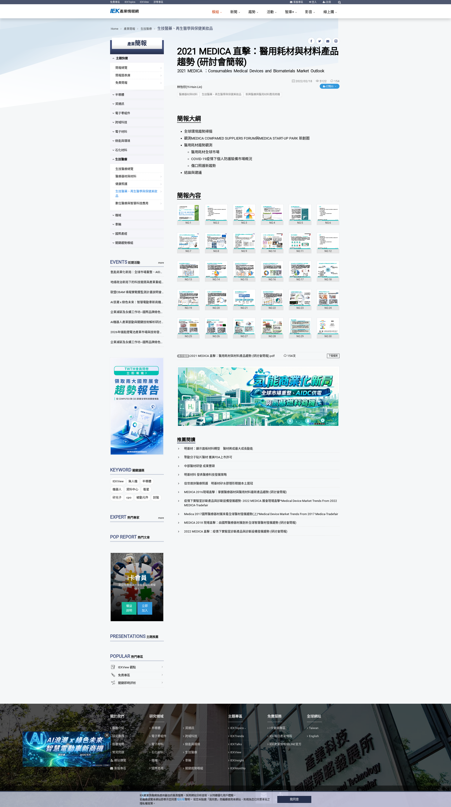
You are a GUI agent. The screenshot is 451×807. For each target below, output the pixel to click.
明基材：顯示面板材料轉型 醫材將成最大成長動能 (218, 448)
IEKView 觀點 (127, 667)
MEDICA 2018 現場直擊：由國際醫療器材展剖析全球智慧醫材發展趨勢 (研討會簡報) (240, 522)
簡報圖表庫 (122, 75)
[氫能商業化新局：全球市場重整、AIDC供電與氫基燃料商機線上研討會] (258, 396)
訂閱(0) (330, 86)
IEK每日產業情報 (281, 736)
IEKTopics (130, 2)
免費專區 (115, 2)
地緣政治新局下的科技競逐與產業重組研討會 (140, 282)
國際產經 (121, 233)
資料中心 (132, 489)
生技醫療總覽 (124, 169)
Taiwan (313, 728)
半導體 (119, 94)
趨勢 (252, 12)
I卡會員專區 (277, 728)
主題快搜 (121, 58)
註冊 (328, 2)
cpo (128, 497)
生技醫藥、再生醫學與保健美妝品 (185, 28)
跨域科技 (121, 122)
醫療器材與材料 (125, 176)
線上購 (329, 12)
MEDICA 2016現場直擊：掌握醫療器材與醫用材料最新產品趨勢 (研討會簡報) (235, 492)
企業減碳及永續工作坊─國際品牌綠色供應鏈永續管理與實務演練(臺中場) (159, 312)
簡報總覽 (121, 68)
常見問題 (118, 752)
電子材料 (121, 131)
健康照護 (121, 184)
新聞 (234, 12)
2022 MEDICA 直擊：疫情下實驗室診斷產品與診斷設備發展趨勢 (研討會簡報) (235, 531)
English (314, 736)
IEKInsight (237, 760)
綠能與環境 (122, 141)
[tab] (137, 58)
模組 (216, 12)
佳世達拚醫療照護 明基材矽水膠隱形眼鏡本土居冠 (218, 483)
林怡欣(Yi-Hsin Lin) (189, 87)
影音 (309, 12)
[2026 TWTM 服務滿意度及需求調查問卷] (137, 406)
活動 (271, 12)
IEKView (144, 2)
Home (114, 28)
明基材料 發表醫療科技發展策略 (205, 474)
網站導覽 (120, 760)
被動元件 (142, 497)
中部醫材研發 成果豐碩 (199, 466)
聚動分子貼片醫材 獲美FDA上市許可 (208, 457)
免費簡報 (121, 82)
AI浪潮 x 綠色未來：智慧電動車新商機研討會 (140, 302)
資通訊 (119, 104)
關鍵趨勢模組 (124, 243)
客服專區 (298, 2)
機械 (118, 215)
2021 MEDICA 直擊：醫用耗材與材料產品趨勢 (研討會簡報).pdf (232, 356)
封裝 (156, 497)
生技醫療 (146, 28)
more (161, 262)
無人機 (132, 481)
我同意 (294, 799)
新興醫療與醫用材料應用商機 (263, 94)
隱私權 (181, 799)
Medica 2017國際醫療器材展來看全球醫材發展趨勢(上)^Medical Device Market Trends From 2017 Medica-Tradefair (261, 514)
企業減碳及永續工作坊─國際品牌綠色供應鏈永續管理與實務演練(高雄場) (159, 342)
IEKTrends (237, 736)
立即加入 (145, 608)
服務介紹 (118, 728)
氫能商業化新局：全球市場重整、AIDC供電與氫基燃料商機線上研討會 (157, 272)
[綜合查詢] (339, 2)
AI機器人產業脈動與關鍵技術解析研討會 (137, 322)
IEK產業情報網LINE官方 (285, 744)
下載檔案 (333, 355)
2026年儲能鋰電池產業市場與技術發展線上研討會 (143, 332)
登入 (314, 2)
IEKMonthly (238, 768)
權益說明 (129, 608)
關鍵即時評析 (127, 683)
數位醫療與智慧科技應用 (131, 203)
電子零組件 (122, 113)
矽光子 (117, 497)
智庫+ (290, 12)
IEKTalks (236, 744)
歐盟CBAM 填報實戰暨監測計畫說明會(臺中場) (141, 292)
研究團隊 (118, 736)
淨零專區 (158, 2)
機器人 (117, 489)
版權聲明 (118, 744)
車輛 (118, 224)
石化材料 (121, 150)
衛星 (146, 489)
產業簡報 (129, 28)
